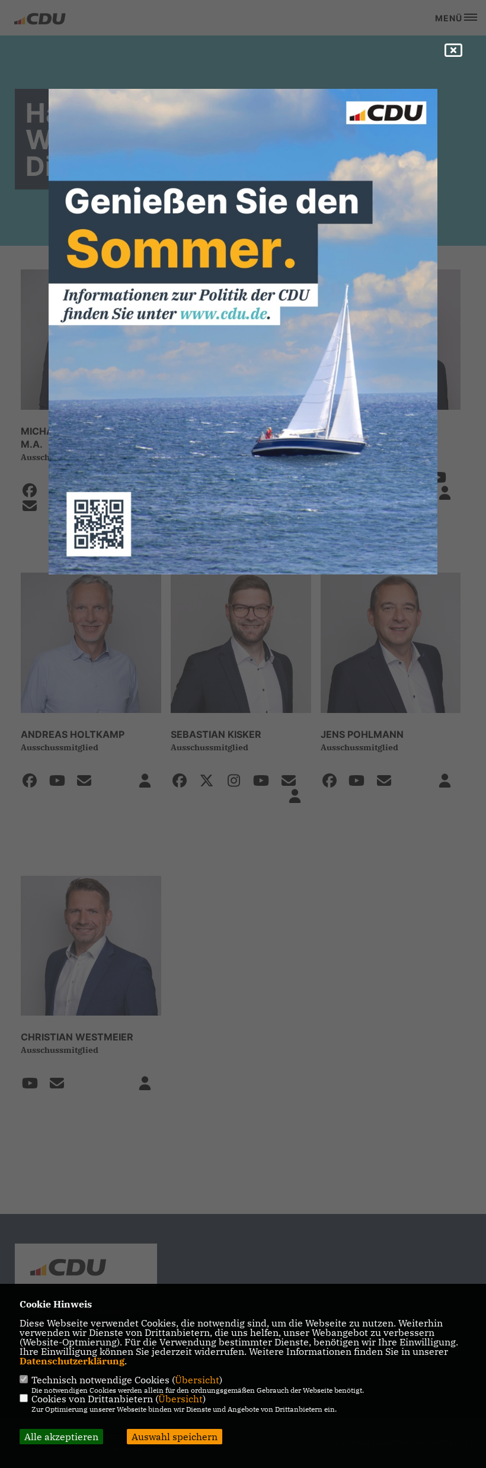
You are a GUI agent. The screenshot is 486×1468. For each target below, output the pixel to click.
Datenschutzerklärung (72, 1361)
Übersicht (197, 1380)
